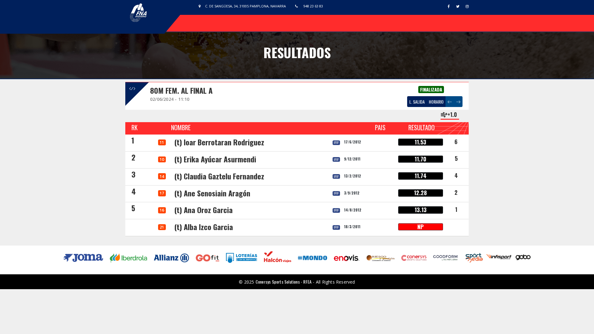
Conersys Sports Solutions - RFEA (284, 281)
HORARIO (436, 101)
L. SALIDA (417, 101)
